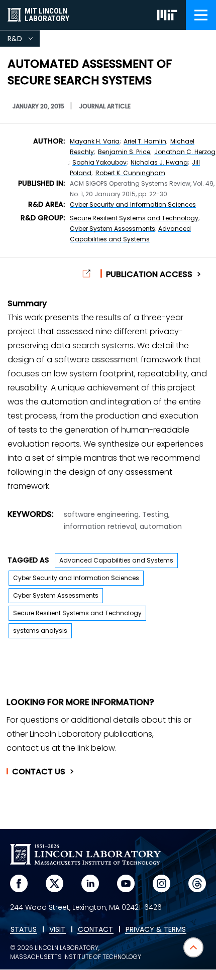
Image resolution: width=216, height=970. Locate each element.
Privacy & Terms (156, 930)
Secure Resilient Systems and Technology (134, 218)
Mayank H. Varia (95, 141)
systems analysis (40, 630)
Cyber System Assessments (112, 228)
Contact (38, 772)
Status (24, 930)
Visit (57, 930)
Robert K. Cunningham (130, 173)
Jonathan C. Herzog (184, 152)
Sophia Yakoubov (99, 162)
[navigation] (201, 15)
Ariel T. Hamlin (145, 141)
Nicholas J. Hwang (159, 162)
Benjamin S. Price (124, 152)
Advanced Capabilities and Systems (116, 560)
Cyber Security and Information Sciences (133, 204)
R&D (24, 40)
